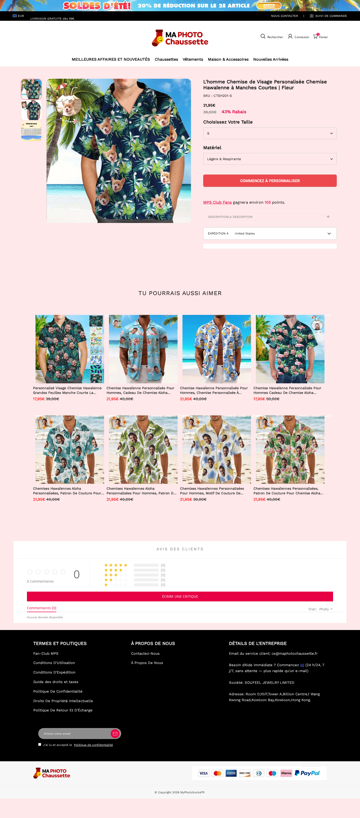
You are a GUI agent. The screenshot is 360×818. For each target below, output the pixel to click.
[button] (53, 151)
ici (302, 665)
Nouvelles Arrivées (270, 59)
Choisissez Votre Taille (228, 121)
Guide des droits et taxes (55, 682)
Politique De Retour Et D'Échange (63, 710)
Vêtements (193, 59)
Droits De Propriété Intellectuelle (63, 701)
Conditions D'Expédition (54, 672)
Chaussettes (166, 59)
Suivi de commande (331, 16)
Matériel (212, 147)
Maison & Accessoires (228, 59)
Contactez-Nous (145, 653)
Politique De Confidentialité (58, 691)
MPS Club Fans (217, 202)
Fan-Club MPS (46, 653)
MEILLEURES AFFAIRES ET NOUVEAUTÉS (111, 59)
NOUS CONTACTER (284, 16)
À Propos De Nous (147, 663)
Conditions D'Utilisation (54, 663)
